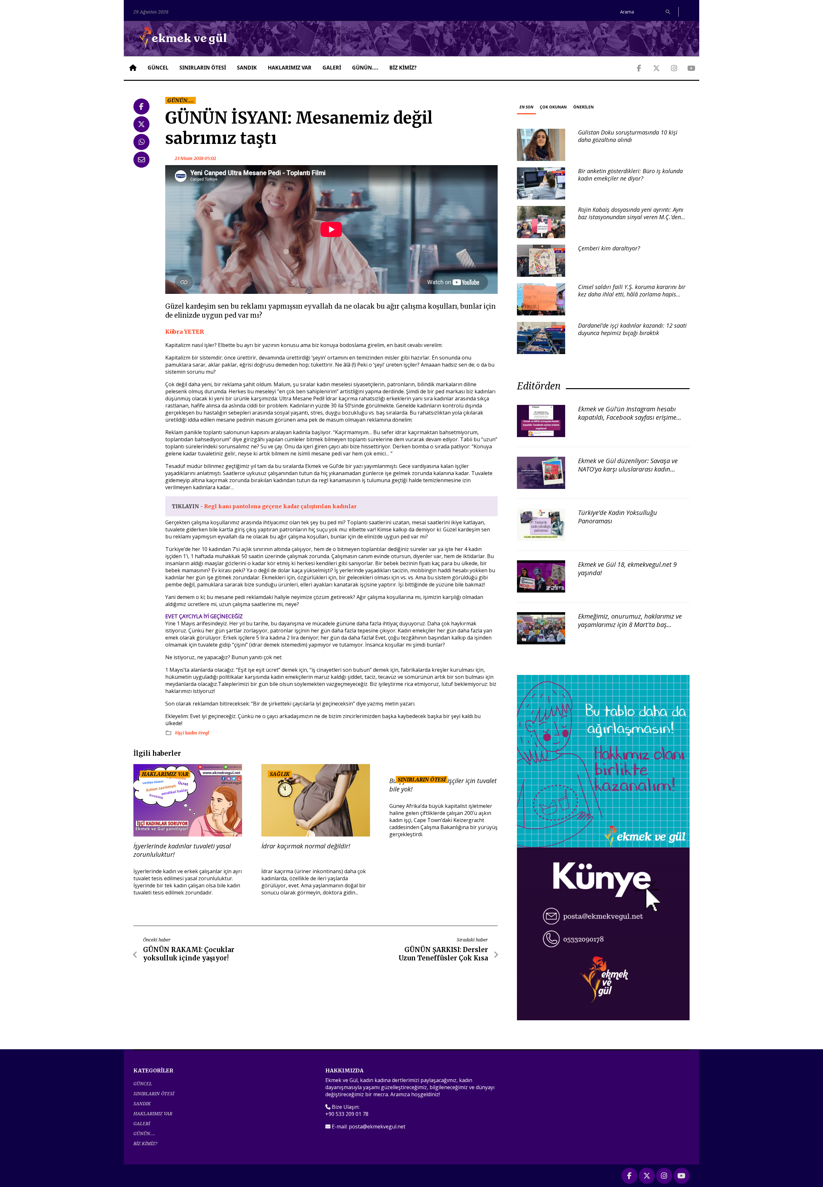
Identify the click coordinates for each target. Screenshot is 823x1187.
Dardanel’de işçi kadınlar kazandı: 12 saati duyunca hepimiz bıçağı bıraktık (632, 329)
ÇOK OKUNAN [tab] (553, 107)
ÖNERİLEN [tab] (583, 107)
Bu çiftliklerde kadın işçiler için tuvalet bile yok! (443, 785)
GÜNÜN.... (365, 67)
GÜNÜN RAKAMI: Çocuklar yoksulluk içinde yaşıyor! (188, 954)
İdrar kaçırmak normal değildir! (305, 846)
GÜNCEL (158, 67)
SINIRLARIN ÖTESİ (202, 67)
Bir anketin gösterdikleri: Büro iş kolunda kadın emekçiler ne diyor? (630, 174)
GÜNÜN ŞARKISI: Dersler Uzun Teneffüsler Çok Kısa (443, 954)
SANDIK (247, 67)
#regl (203, 733)
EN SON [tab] (526, 107)
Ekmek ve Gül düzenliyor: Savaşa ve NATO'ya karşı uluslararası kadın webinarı (628, 469)
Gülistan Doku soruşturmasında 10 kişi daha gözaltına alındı (627, 136)
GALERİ (331, 67)
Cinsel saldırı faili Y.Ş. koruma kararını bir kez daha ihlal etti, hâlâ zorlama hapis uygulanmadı (631, 294)
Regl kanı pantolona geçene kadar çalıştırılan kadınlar (280, 506)
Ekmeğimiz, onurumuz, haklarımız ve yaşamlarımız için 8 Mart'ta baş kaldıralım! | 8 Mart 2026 (630, 624)
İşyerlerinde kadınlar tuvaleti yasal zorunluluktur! (182, 850)
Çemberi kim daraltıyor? (609, 248)
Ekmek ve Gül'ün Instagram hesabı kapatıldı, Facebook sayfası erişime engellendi (627, 417)
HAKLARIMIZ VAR (290, 67)
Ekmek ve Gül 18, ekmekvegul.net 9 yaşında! (627, 568)
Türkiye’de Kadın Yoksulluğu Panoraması (617, 516)
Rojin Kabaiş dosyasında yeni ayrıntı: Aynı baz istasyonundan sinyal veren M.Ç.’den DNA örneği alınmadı (630, 217)
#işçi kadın (186, 733)
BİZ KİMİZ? (403, 67)
